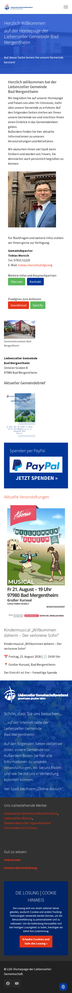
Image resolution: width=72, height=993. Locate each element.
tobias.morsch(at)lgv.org (35, 265)
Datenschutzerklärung (20, 868)
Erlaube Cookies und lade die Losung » (36, 941)
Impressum (12, 860)
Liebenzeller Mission (18, 818)
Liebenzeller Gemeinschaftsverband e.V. (31, 813)
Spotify (38, 305)
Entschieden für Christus (21, 828)
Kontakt (35, 282)
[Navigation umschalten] (66, 7)
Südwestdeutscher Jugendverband (27, 823)
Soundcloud (18, 305)
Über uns (17, 282)
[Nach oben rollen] (63, 976)
